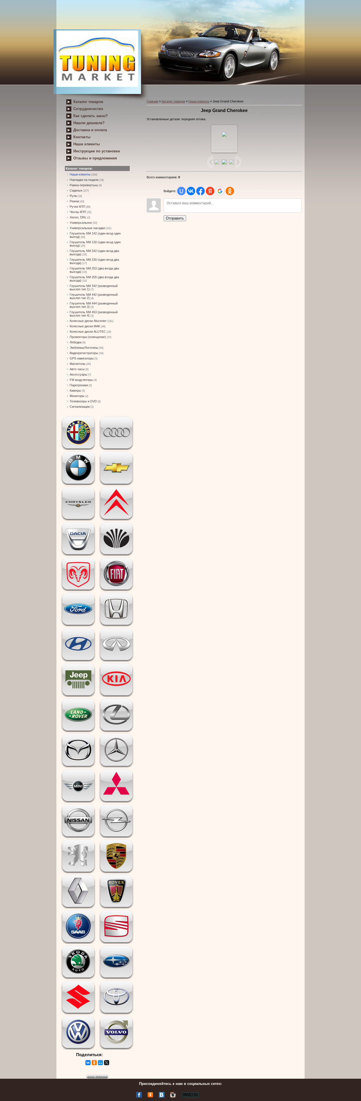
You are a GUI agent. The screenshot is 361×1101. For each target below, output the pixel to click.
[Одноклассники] (94, 1062)
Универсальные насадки (87, 228)
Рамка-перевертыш (84, 185)
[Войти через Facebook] (200, 191)
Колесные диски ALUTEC (88, 331)
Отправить (175, 218)
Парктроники (79, 385)
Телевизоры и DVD (83, 401)
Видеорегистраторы (84, 353)
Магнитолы (77, 363)
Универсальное (81, 222)
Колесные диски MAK (85, 326)
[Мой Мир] (100, 1062)
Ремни (74, 201)
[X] (106, 1062)
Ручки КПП (77, 206)
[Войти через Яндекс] (210, 191)
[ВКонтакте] (88, 1062)
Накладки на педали (84, 179)
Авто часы (77, 369)
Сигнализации (80, 406)
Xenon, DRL (78, 217)
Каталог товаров (173, 101)
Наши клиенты (80, 174)
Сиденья (76, 190)
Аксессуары (78, 374)
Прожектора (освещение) (88, 337)
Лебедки (76, 342)
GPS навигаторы (82, 358)
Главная (152, 101)
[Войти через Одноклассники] (230, 191)
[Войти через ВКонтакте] (191, 191)
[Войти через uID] (181, 191)
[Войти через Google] (219, 191)
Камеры (75, 390)
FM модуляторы (81, 379)
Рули (73, 196)
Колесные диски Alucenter (88, 321)
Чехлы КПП (78, 212)
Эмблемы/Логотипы (84, 347)
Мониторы (77, 396)
